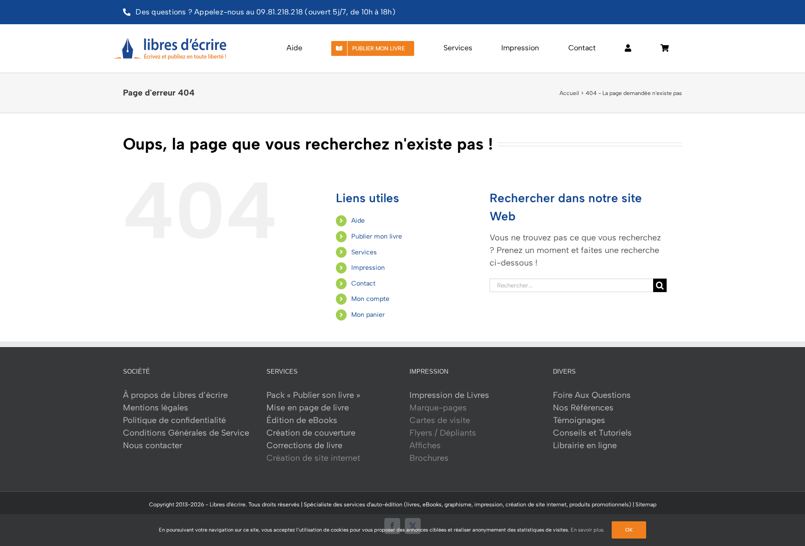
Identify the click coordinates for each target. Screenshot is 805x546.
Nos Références (583, 408)
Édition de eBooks (301, 420)
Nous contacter (152, 445)
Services (364, 252)
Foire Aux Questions (592, 395)
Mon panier (368, 315)
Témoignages (579, 420)
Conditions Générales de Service (186, 433)
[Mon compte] (628, 48)
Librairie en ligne (585, 445)
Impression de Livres (449, 395)
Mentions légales (155, 408)
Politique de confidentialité (174, 420)
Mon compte (370, 299)
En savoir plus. (588, 530)
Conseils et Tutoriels (592, 433)
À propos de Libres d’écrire (175, 395)
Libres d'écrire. (228, 504)
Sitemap (645, 504)
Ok (629, 530)
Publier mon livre (376, 236)
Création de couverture (310, 433)
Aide (358, 221)
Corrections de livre (304, 445)
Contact (363, 283)
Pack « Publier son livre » (313, 395)
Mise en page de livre (307, 408)
